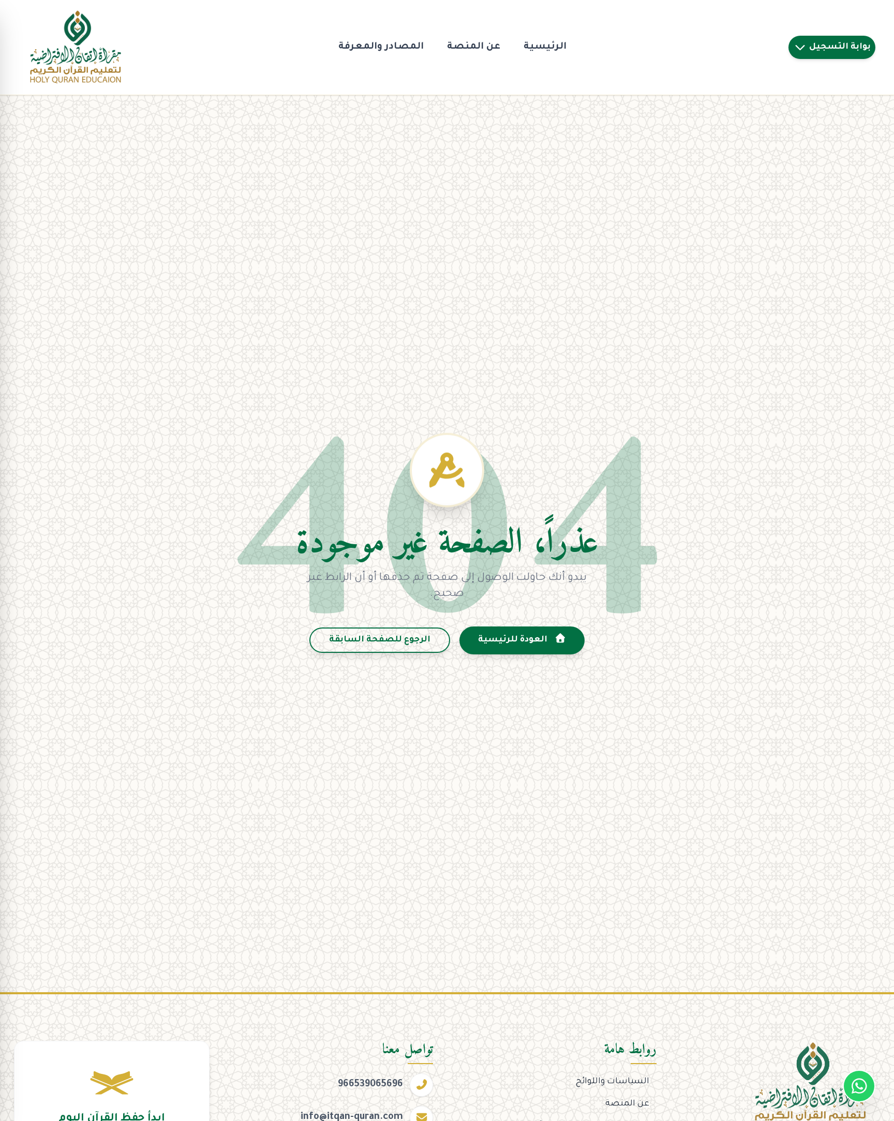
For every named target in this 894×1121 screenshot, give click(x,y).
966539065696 (370, 1085)
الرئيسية (545, 47)
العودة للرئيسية (513, 640)
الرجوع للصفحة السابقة (379, 640)
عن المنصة (473, 47)
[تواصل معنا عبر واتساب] (859, 1086)
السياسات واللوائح (612, 1081)
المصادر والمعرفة (381, 47)
